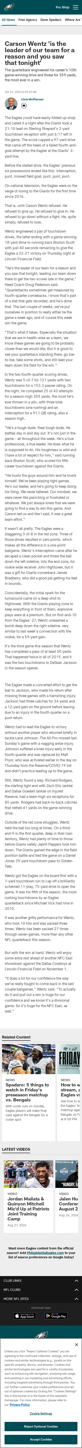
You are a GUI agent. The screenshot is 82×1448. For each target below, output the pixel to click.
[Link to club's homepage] (9, 5)
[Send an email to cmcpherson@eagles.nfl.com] (24, 105)
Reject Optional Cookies (41, 1426)
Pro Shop (62, 7)
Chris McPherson (32, 99)
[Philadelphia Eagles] (41, 1337)
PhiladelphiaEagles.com (45, 1253)
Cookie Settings (41, 1413)
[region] (41, 1393)
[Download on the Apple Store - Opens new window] (24, 1316)
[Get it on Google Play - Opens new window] (55, 1318)
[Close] (77, 1345)
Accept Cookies (41, 1439)
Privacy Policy (20, 1404)
